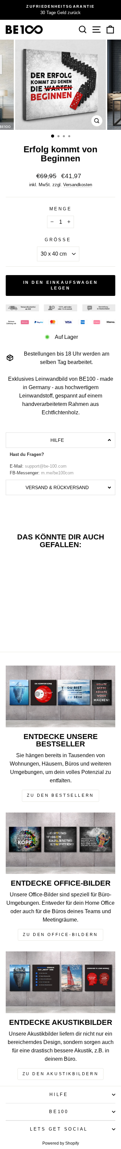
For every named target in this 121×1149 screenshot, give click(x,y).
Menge (60, 209)
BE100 (59, 1111)
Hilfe (58, 1094)
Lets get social (59, 1129)
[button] (60, 440)
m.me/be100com (57, 473)
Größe (58, 240)
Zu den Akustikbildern (61, 1074)
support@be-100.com (46, 466)
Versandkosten (77, 184)
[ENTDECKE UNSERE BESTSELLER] (60, 696)
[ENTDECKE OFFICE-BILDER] (60, 843)
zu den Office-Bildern (60, 934)
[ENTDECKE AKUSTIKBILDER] (60, 982)
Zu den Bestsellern (60, 795)
